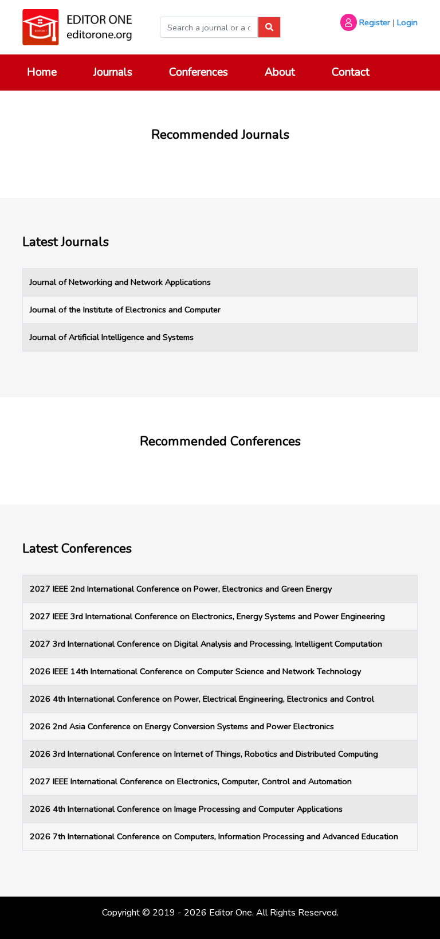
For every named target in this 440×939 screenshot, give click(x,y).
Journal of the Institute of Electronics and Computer (125, 309)
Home (42, 72)
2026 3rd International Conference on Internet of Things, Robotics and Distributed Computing (204, 754)
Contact (351, 72)
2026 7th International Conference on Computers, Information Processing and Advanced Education (214, 836)
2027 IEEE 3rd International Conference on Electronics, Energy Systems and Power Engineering (207, 616)
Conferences (198, 72)
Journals (112, 72)
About (280, 72)
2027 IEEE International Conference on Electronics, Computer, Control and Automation (191, 781)
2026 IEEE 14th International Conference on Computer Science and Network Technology (195, 671)
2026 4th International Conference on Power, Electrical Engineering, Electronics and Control (202, 699)
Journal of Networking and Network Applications (120, 282)
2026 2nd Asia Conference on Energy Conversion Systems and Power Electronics (182, 726)
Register (374, 22)
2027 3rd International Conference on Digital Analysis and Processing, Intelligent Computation (206, 644)
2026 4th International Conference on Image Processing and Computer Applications (186, 809)
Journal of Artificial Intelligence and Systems (112, 337)
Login (407, 22)
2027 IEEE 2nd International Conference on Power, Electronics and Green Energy (181, 588)
